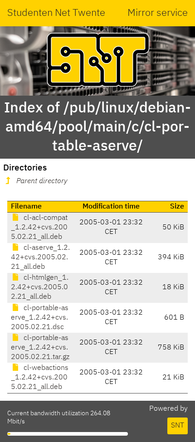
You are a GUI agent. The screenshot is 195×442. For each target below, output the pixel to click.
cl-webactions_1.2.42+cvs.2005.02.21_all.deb (39, 377)
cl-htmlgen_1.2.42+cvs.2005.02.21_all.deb (39, 287)
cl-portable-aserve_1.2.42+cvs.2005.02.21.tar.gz (40, 348)
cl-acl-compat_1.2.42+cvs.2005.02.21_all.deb (39, 227)
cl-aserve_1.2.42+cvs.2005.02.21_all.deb (40, 257)
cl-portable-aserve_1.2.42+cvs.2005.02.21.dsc (39, 318)
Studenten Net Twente (56, 13)
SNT (177, 425)
